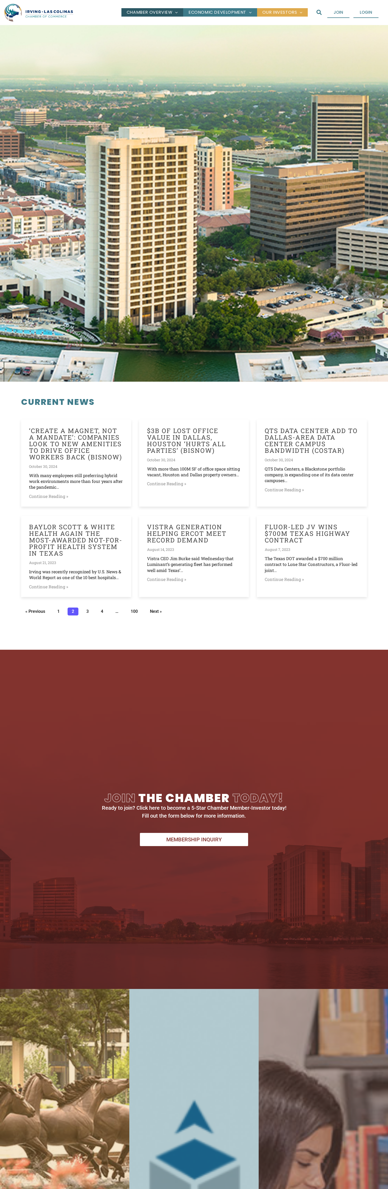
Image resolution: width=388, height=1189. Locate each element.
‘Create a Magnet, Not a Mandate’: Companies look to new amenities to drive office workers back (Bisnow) (75, 443)
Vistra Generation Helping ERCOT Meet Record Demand (186, 533)
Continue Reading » (48, 496)
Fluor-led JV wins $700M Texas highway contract (307, 533)
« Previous (35, 611)
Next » (156, 611)
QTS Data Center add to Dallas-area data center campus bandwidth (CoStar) (311, 440)
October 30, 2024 (43, 466)
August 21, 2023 (42, 562)
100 (134, 611)
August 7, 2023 (277, 549)
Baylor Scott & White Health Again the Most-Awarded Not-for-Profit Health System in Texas (75, 540)
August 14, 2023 (160, 549)
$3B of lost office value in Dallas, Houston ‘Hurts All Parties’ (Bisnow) (186, 440)
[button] (319, 12)
